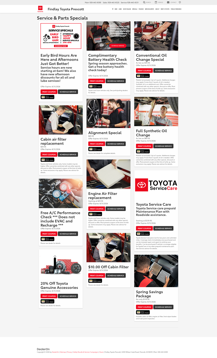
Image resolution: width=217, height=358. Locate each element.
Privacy (69, 352)
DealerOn (55, 352)
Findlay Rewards (176, 9)
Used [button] (120, 9)
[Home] (113, 9)
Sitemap (63, 352)
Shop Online (127, 9)
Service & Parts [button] (149, 9)
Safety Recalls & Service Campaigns (85, 352)
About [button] (157, 9)
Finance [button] (141, 9)
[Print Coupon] (61, 36)
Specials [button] (134, 9)
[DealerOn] (43, 349)
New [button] (116, 9)
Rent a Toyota (165, 9)
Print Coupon (49, 91)
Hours (101, 352)
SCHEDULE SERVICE (68, 91)
